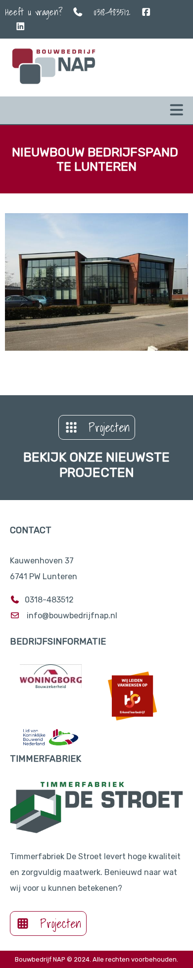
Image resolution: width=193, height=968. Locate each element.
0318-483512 (112, 12)
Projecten (109, 427)
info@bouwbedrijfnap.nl (72, 615)
